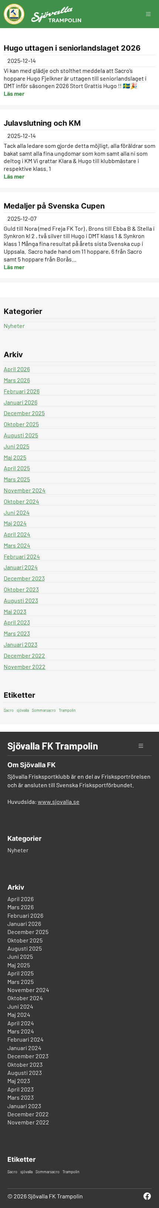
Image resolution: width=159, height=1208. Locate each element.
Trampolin (67, 710)
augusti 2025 (21, 435)
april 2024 (17, 534)
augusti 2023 (21, 600)
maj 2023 (15, 611)
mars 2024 (17, 545)
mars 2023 (17, 633)
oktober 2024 (21, 501)
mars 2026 (17, 379)
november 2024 (24, 490)
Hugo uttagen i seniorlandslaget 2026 (72, 48)
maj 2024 (15, 523)
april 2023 (17, 622)
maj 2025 (15, 457)
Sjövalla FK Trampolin (52, 745)
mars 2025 (17, 479)
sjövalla (23, 710)
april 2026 (17, 368)
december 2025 (24, 412)
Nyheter (14, 325)
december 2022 (24, 655)
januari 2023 (20, 644)
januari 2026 (20, 402)
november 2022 (24, 666)
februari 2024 (22, 556)
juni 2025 (16, 446)
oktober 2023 (21, 589)
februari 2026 (22, 391)
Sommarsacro (44, 710)
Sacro (9, 710)
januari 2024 (21, 567)
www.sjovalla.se (59, 801)
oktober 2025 (21, 423)
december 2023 (24, 578)
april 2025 (17, 467)
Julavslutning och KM (42, 123)
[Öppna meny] (152, 14)
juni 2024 (17, 512)
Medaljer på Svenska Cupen (54, 206)
